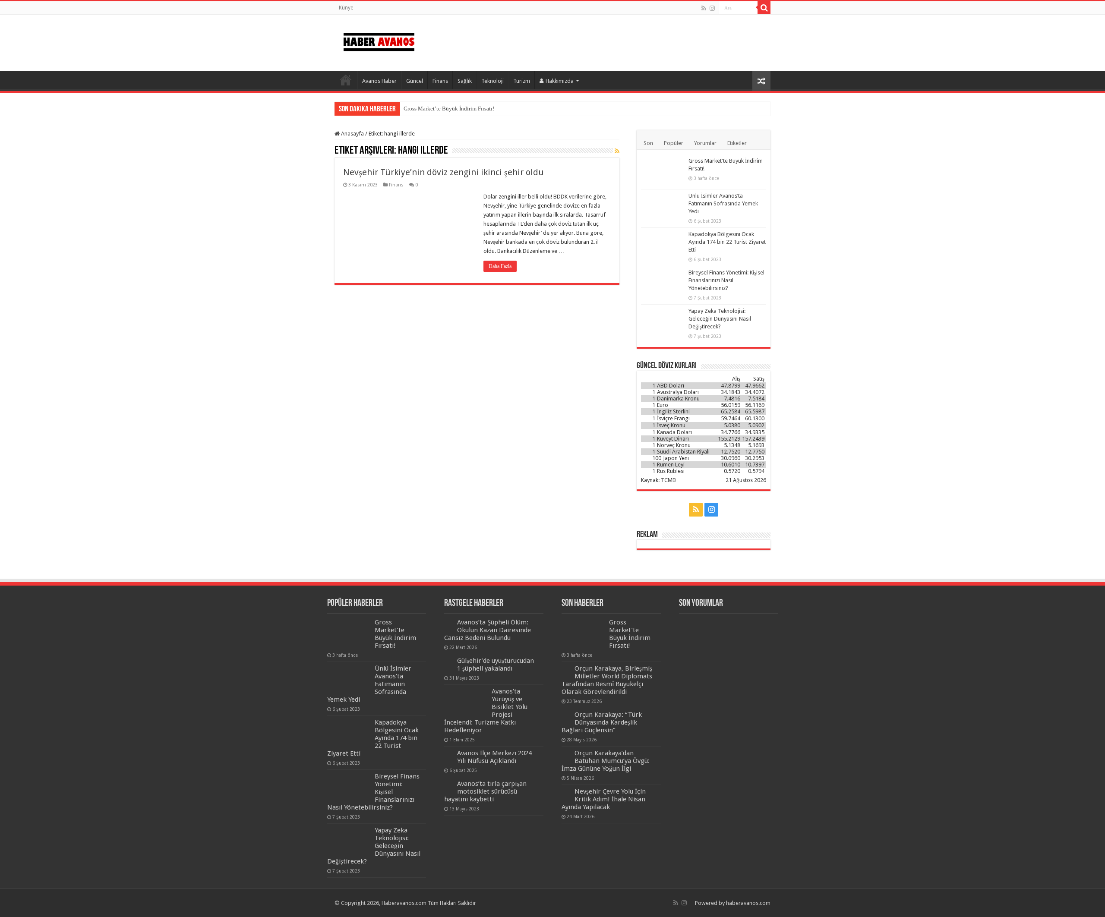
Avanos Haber (379, 81)
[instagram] (712, 8)
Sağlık (465, 81)
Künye (346, 8)
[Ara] (764, 7)
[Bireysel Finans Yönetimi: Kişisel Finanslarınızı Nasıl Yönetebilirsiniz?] (662, 283)
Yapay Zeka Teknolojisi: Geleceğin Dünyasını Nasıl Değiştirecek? (719, 319)
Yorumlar (705, 143)
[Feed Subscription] (617, 151)
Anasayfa (346, 80)
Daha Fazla (500, 266)
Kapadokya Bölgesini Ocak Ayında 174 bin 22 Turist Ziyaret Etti (727, 242)
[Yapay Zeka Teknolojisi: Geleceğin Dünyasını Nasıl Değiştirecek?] (662, 322)
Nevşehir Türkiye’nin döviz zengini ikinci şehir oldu (443, 172)
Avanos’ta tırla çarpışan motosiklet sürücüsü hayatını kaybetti (485, 791)
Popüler (673, 143)
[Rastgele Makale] (761, 81)
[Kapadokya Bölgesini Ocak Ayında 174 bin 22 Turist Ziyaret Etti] (662, 245)
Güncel (414, 81)
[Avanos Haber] (379, 40)
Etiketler (737, 143)
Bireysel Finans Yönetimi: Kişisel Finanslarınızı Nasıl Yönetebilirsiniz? (726, 280)
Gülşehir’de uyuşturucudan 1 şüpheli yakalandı (495, 664)
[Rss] (704, 8)
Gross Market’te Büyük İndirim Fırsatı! (449, 108)
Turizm (521, 81)
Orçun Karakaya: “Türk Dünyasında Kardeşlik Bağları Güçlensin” (602, 722)
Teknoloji (492, 81)
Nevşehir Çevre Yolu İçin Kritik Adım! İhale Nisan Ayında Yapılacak (604, 799)
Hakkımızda (560, 81)
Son (648, 143)
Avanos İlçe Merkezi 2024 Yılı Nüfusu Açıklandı (494, 757)
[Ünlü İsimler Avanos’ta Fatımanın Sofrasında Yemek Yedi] (662, 206)
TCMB (668, 480)
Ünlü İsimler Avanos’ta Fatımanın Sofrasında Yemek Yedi (723, 203)
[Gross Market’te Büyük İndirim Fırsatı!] (662, 171)
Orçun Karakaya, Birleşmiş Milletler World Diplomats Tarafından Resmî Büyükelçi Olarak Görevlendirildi (607, 680)
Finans (440, 81)
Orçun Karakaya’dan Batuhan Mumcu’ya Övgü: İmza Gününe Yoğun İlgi (606, 760)
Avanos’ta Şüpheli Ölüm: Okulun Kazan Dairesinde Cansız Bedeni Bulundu (487, 630)
